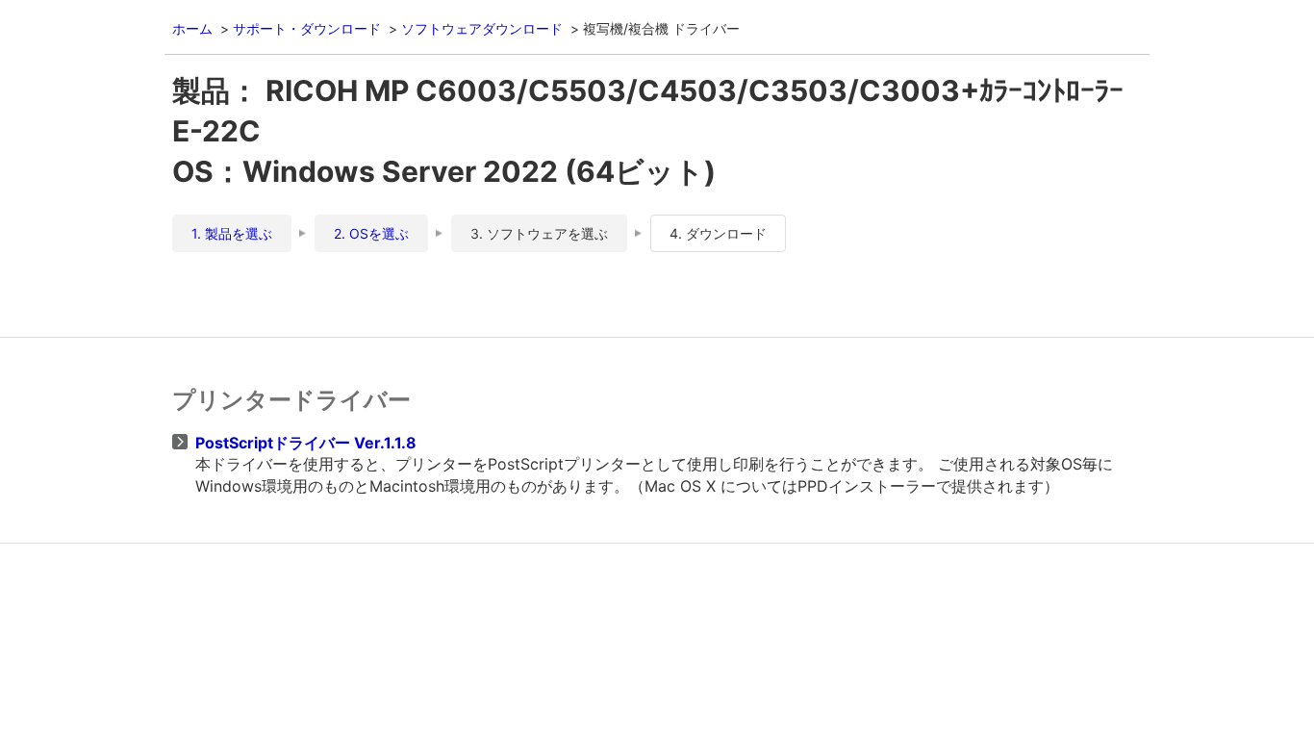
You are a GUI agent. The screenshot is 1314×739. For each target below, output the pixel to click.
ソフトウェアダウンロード (482, 28)
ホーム (192, 28)
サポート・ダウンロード (307, 28)
